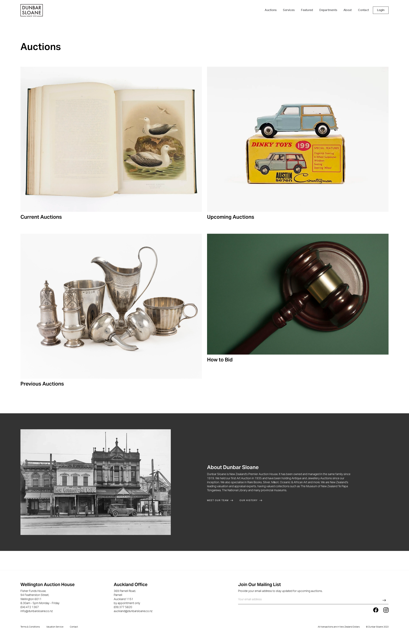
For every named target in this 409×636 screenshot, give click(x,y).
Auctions (271, 10)
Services (289, 10)
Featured (307, 10)
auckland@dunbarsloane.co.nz (133, 611)
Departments (328, 10)
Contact (363, 10)
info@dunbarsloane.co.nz (36, 611)
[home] (31, 11)
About (347, 10)
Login (380, 10)
